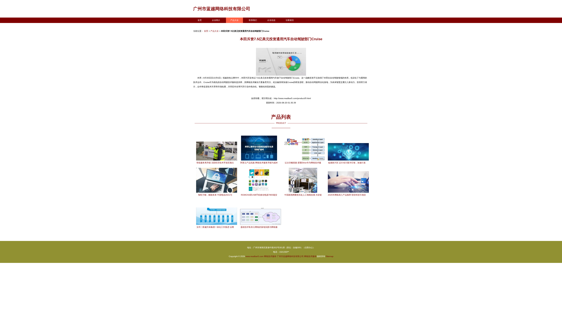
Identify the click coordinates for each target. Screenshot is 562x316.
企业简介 (216, 20)
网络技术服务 (270, 256)
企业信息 (271, 20)
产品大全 (234, 20)
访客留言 (290, 20)
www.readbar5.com (254, 256)
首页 (200, 20)
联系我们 (253, 20)
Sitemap (329, 256)
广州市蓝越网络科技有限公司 (221, 8)
